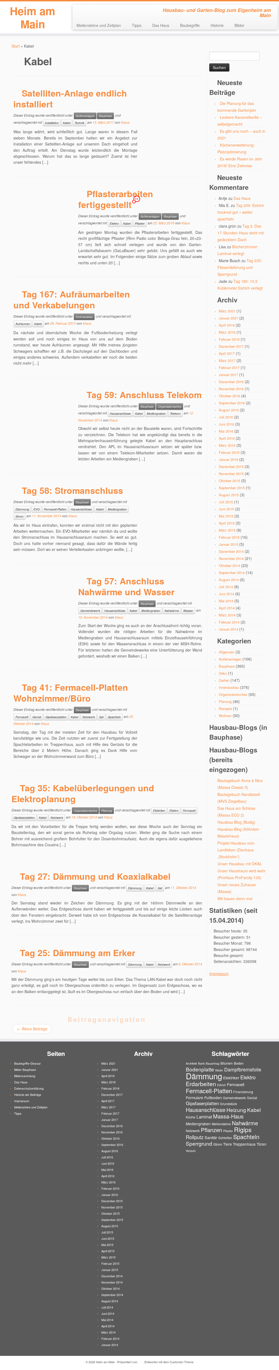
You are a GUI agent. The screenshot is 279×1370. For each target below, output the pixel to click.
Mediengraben (156, 413)
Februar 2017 (229, 367)
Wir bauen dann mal (234, 898)
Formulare (194, 1097)
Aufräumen (23, 324)
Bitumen (226, 1063)
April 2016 (227, 438)
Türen (261, 1144)
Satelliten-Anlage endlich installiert (70, 98)
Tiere (227, 1144)
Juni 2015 (226, 509)
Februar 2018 (229, 339)
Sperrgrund (199, 1143)
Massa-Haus (228, 1116)
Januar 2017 (228, 374)
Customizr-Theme (181, 1362)
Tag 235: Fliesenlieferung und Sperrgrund (239, 267)
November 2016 (231, 388)
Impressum (219, 973)
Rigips (242, 1129)
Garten (224, 680)
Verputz (191, 1151)
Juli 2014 (226, 586)
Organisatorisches (169, 406)
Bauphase (105, 116)
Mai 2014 (226, 600)
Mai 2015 (226, 516)
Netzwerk (89, 717)
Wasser (188, 611)
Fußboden (213, 1097)
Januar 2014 (228, 629)
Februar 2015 (229, 537)
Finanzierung (243, 1091)
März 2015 (227, 530)
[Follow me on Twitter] (87, 10)
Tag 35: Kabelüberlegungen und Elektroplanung (82, 793)
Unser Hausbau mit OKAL (239, 863)
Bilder (239, 25)
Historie (217, 25)
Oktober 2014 (229, 565)
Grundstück (228, 1103)
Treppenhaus (244, 1144)
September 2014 (232, 572)
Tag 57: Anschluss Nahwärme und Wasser (126, 586)
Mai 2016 (226, 431)
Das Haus (160, 25)
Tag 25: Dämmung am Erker (77, 952)
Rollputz (195, 1136)
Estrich (221, 1085)
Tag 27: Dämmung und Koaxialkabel (95, 876)
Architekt (191, 1063)
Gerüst (36, 717)
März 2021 (227, 311)
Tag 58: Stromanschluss (72, 490)
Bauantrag (212, 1063)
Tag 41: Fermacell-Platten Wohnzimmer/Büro (70, 692)
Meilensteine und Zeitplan (99, 25)
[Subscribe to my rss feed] (80, 10)
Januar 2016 (228, 459)
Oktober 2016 (229, 395)
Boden (239, 1063)
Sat (101, 717)
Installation (52, 123)
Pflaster (140, 223)
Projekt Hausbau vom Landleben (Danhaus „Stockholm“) (235, 849)
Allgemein (226, 652)
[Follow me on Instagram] (95, 10)
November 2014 (231, 558)
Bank (201, 1063)
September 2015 (232, 487)
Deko (223, 673)
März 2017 (227, 360)
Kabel (66, 123)
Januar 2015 (228, 544)
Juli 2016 (226, 417)
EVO (37, 509)
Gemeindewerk (90, 611)
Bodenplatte (200, 1069)
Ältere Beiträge (32, 1028)
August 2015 (229, 494)
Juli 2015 (226, 501)
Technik (79, 123)
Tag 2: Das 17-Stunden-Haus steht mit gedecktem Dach (240, 232)
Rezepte (225, 708)
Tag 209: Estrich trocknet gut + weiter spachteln (240, 212)
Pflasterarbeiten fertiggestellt (115, 199)
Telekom (175, 413)
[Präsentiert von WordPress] (140, 1361)
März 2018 (227, 332)
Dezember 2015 (231, 466)
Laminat (204, 1117)
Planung (106, 810)
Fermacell (22, 717)
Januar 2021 (228, 318)
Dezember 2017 (231, 346)
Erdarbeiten (201, 1084)
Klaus (125, 122)
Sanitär (211, 1137)
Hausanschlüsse (120, 413)
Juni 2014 (226, 593)
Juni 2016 (226, 424)
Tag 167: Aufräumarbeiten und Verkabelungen (71, 299)
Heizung (236, 1109)
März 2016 (227, 445)
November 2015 (231, 473)
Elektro (114, 223)
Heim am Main (32, 17)
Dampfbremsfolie (242, 1069)
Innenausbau (84, 317)
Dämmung (22, 509)
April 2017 (227, 353)
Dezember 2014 (231, 551)
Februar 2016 (229, 452)
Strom (19, 516)
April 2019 (227, 325)
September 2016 (232, 402)
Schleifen (225, 1137)
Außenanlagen (85, 116)
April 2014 (227, 607)
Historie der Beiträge (27, 1094)
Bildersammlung (24, 1076)
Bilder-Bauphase (25, 1069)
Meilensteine (221, 1123)
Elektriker (159, 810)
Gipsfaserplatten (56, 717)
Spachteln (114, 717)
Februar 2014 (229, 622)
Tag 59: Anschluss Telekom (144, 394)
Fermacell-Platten (55, 509)
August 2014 (229, 579)
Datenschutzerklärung (29, 1088)
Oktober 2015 (229, 480)
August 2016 (229, 410)
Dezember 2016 (231, 381)
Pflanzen (211, 1130)
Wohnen (225, 715)
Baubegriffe (190, 25)
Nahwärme (172, 611)
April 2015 (227, 523)
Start (15, 46)
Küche (190, 1117)
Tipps (136, 25)
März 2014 (227, 615)
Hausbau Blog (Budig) (236, 822)
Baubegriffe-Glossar (27, 1063)
